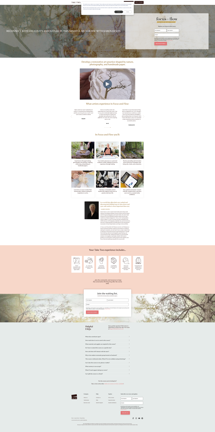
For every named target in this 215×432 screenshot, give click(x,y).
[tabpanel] (91, 116)
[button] (133, 418)
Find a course (139, 2)
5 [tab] (110, 127)
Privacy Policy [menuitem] (82, 418)
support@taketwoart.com (117, 329)
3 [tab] (107, 127)
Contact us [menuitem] (98, 397)
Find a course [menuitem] (111, 397)
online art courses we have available (113, 384)
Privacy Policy (169, 40)
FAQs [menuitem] (97, 400)
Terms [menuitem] (72, 418)
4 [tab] (109, 127)
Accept (118, 11)
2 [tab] (106, 127)
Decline (127, 11)
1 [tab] (104, 127)
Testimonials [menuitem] (86, 400)
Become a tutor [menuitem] (87, 402)
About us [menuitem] (85, 397)
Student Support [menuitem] (99, 402)
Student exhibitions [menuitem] (112, 402)
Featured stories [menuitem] (111, 400)
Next (142, 116)
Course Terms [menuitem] (76, 418)
